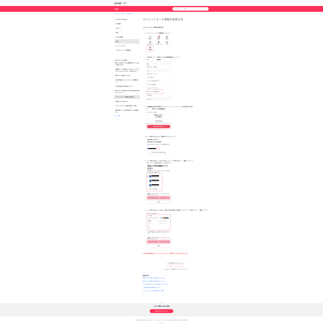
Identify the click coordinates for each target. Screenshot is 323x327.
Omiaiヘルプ (117, 13)
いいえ (180, 266)
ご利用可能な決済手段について (124, 86)
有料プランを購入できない (122, 75)
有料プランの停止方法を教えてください (154, 278)
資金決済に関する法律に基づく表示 (175, 320)
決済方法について (130, 13)
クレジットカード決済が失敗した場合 (126, 106)
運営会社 (186, 320)
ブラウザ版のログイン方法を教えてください (155, 284)
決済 (123, 13)
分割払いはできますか (121, 101)
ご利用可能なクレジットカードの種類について (127, 81)
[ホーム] (120, 3)
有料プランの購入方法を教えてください (154, 281)
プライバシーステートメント (159, 320)
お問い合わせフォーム (161, 311)
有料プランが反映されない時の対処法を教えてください (127, 91)
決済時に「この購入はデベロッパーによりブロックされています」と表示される (127, 70)
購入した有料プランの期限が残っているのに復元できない (127, 64)
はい (171, 266)
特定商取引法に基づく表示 (146, 320)
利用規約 (137, 320)
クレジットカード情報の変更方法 (124, 97)
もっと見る (117, 116)
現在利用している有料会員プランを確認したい (127, 111)
